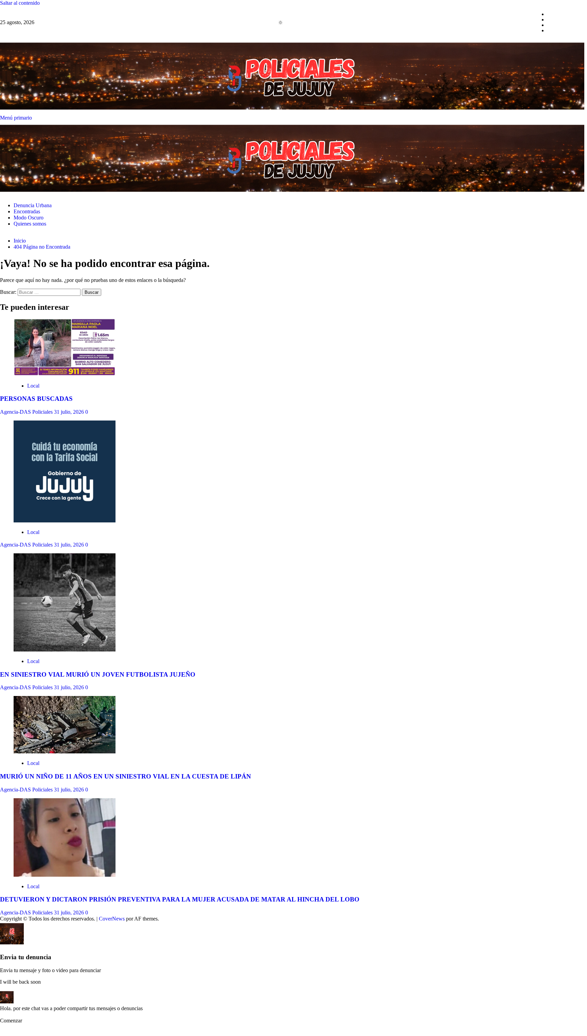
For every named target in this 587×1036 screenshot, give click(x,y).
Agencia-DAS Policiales (27, 412)
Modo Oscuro (562, 25)
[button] (17, 1020)
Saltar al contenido (20, 3)
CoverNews (112, 919)
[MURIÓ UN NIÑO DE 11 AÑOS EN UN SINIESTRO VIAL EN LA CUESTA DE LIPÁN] (64, 751)
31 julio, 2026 (69, 412)
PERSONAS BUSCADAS (36, 398)
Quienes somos (563, 30)
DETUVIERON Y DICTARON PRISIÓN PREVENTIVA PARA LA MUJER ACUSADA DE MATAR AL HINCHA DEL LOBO (179, 899)
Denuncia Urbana (566, 14)
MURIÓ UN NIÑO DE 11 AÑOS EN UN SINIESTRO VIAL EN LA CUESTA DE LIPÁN (125, 776)
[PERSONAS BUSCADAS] (64, 374)
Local (33, 386)
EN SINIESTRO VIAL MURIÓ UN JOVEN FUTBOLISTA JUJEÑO (97, 674)
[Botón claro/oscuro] (284, 22)
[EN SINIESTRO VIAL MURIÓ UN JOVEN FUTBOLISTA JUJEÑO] (64, 650)
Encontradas (560, 19)
